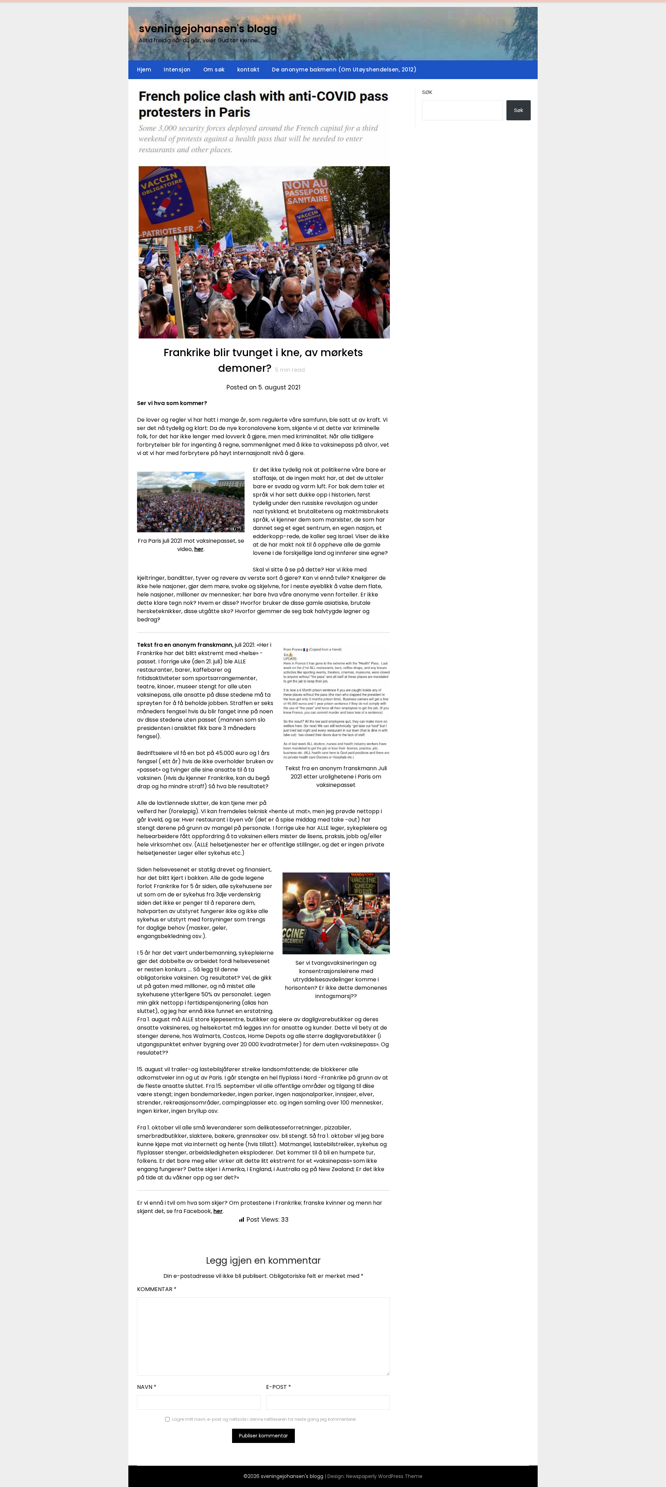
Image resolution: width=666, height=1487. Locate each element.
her (199, 549)
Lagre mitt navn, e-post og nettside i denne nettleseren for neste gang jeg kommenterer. (264, 1419)
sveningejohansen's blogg (208, 28)
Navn (146, 1387)
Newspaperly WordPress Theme (384, 1476)
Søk (427, 92)
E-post (278, 1387)
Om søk (214, 69)
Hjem (144, 69)
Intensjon (177, 69)
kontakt (248, 69)
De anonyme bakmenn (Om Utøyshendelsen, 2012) (344, 69)
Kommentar (157, 1289)
